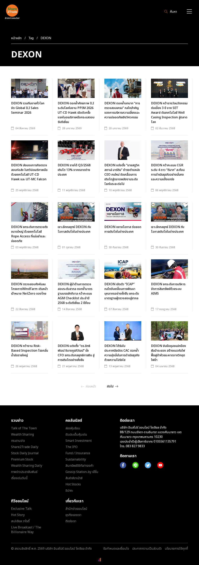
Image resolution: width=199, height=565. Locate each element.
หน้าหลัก (16, 38)
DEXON (46, 38)
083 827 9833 (135, 446)
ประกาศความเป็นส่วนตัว (147, 548)
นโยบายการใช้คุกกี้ (176, 548)
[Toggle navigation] (189, 12)
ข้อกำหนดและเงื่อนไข (116, 548)
